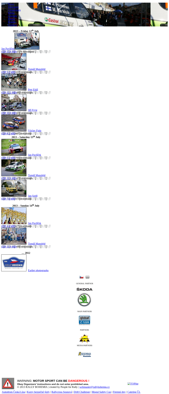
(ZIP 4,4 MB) (8, 226)
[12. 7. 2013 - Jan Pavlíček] (27, 48)
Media (11, 13)
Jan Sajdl (32, 195)
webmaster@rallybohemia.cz (94, 387)
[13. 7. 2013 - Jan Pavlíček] (14, 154)
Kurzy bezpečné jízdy (38, 392)
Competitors (14, 10)
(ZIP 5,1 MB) (8, 157)
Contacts (12, 24)
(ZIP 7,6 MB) (8, 198)
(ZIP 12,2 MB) (9, 92)
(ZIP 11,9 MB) (9, 178)
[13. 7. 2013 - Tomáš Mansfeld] (14, 175)
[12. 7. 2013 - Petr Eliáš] (14, 89)
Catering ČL (133, 392)
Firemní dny (119, 392)
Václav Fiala (34, 130)
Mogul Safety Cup (101, 392)
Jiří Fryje (32, 110)
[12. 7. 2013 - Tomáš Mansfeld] (14, 69)
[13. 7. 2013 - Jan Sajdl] (14, 195)
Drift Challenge (82, 392)
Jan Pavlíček (7, 48)
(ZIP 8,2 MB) (8, 133)
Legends (12, 16)
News (11, 4)
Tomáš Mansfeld (36, 69)
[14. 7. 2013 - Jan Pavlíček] (14, 223)
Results (12, 21)
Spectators (13, 7)
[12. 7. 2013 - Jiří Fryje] (14, 110)
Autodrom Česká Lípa (13, 392)
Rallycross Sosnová (61, 392)
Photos (11, 19)
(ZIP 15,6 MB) (9, 51)
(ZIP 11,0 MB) (9, 113)
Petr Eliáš (33, 89)
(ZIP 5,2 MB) (8, 72)
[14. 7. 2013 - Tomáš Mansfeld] (14, 243)
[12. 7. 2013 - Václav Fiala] (14, 130)
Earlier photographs (38, 270)
